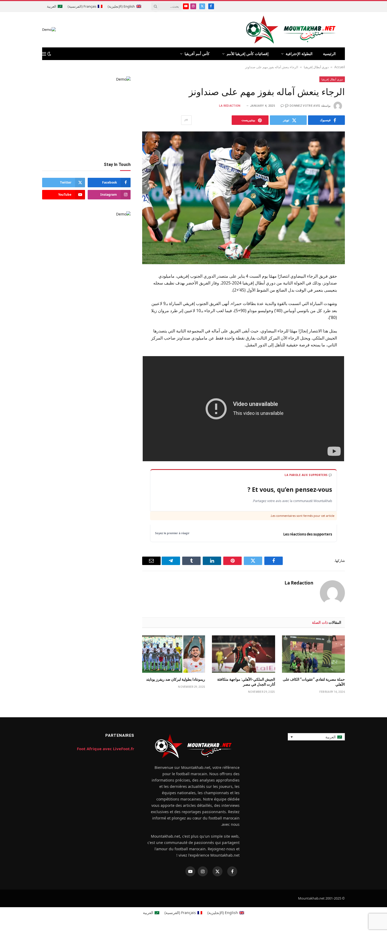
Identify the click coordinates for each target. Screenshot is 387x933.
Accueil (339, 67)
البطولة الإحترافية (299, 53)
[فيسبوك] (364, 290)
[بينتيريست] (364, 328)
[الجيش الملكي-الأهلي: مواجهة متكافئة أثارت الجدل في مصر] (243, 654)
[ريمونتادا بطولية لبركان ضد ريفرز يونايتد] (173, 654)
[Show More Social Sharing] (186, 120)
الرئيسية (329, 53)
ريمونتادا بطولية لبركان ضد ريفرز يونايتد (175, 679)
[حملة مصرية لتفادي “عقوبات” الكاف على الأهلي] (313, 654)
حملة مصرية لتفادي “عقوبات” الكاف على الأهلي (314, 681)
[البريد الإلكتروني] (364, 341)
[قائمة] (44, 54)
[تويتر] (364, 303)
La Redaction (230, 105)
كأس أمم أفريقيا (197, 53)
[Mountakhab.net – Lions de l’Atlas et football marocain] (291, 29)
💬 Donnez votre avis (302, 105)
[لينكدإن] (364, 316)
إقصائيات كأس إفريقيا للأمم (248, 53)
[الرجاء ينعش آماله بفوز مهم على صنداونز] (243, 197)
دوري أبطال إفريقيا (316, 67)
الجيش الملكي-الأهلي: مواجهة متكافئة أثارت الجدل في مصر (246, 681)
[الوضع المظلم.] (49, 54)
